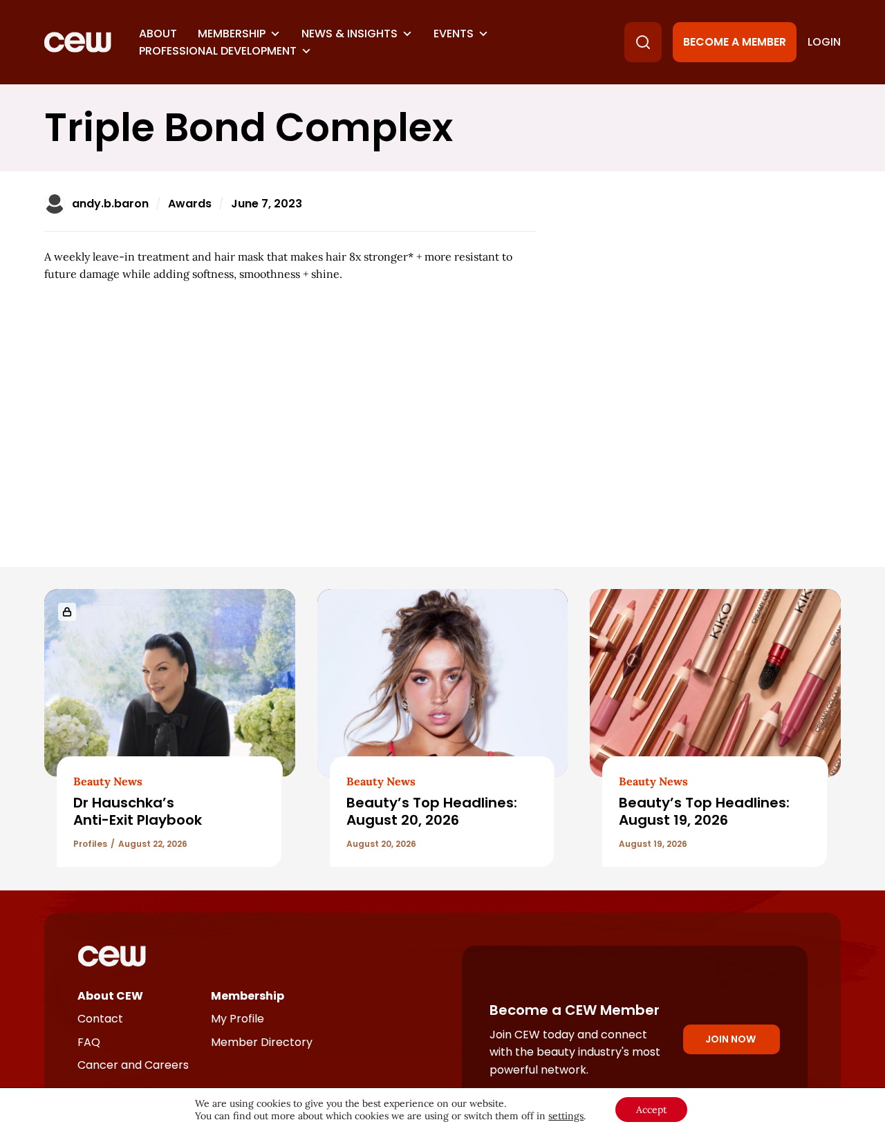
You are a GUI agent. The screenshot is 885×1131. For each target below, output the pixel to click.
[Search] (643, 42)
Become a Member (734, 42)
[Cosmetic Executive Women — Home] (77, 42)
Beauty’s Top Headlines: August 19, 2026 (704, 811)
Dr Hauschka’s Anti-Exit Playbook (137, 811)
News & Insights (349, 33)
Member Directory (262, 1042)
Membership (232, 33)
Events (454, 33)
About (158, 33)
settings (566, 1116)
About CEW (110, 996)
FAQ (88, 1042)
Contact (100, 1019)
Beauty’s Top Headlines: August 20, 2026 (431, 811)
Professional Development (218, 51)
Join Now (730, 1039)
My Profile (237, 1019)
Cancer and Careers (133, 1065)
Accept (651, 1109)
